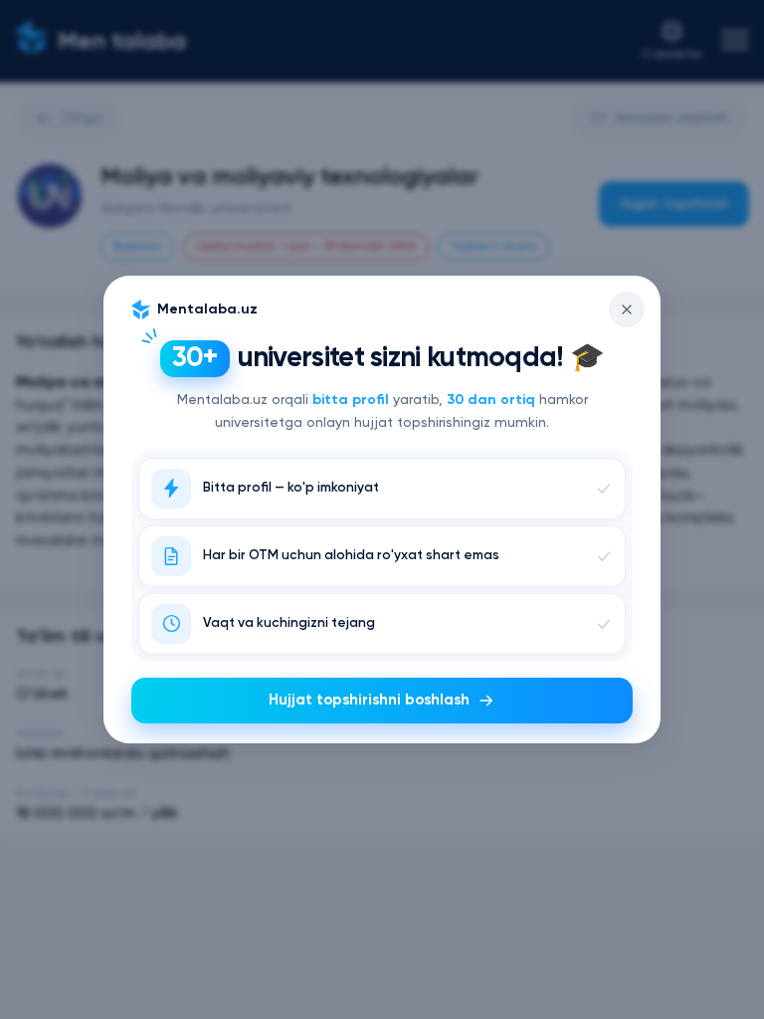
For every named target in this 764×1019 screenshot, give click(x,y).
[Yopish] (627, 309)
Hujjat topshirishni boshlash (369, 700)
